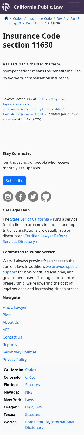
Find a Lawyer (15, 307)
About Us (11, 322)
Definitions (34, 23)
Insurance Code (40, 18)
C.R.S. (30, 377)
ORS (38, 407)
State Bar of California (29, 219)
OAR (29, 407)
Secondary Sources (20, 352)
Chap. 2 (15, 23)
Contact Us (12, 337)
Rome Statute (37, 422)
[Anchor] (72, 78)
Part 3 (75, 18)
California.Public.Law (38, 7)
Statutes (32, 384)
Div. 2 (61, 18)
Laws (29, 399)
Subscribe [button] (14, 180)
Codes (18, 18)
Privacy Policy (15, 359)
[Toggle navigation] (74, 7)
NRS (28, 392)
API (6, 329)
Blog (7, 314)
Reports (10, 344)
